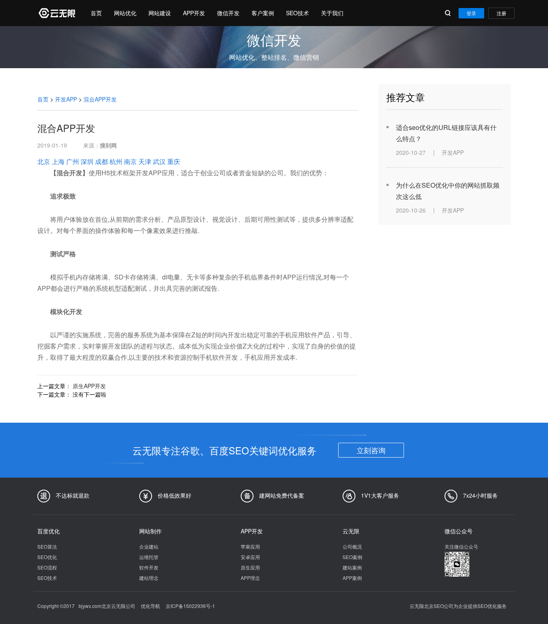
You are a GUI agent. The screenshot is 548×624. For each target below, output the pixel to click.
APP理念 (250, 577)
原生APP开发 (89, 386)
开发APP (66, 99)
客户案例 (263, 13)
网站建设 (159, 13)
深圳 (87, 161)
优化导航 (150, 605)
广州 (72, 161)
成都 (101, 161)
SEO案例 (352, 556)
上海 (58, 161)
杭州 (116, 161)
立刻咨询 (371, 450)
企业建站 (148, 546)
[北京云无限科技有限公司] (56, 13)
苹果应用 (250, 546)
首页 (96, 13)
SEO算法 (47, 546)
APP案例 (352, 577)
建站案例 (352, 567)
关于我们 (332, 13)
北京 (43, 161)
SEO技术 (297, 13)
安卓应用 (250, 556)
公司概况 (352, 546)
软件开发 (148, 567)
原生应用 (250, 567)
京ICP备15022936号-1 (190, 605)
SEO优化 (47, 556)
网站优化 (125, 13)
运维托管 (148, 556)
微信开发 (228, 13)
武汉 (159, 161)
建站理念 (148, 577)
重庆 (173, 161)
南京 (130, 161)
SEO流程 (47, 567)
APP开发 (194, 13)
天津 (144, 161)
